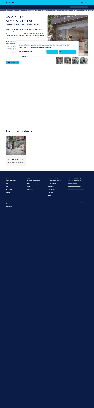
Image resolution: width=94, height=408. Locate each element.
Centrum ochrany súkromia (74, 186)
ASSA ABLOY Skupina (11, 180)
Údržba (28, 186)
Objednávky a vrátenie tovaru (33, 180)
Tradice (8, 183)
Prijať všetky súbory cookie (67, 51)
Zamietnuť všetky (52, 51)
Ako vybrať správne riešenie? (54, 180)
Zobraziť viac (25, 56)
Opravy (28, 183)
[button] (11, 7)
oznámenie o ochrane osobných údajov (42, 47)
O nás (24, 7)
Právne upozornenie (72, 183)
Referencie (33, 7)
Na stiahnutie (9, 189)
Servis (16, 7)
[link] (8, 10)
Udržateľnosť (50, 192)
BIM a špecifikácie (52, 183)
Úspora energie (51, 189)
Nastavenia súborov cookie (25, 51)
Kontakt (40, 7)
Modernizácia (30, 189)
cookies (31, 47)
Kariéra (7, 186)
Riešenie (8, 7)
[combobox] (79, 7)
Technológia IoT (51, 186)
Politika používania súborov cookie (76, 189)
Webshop (50, 195)
